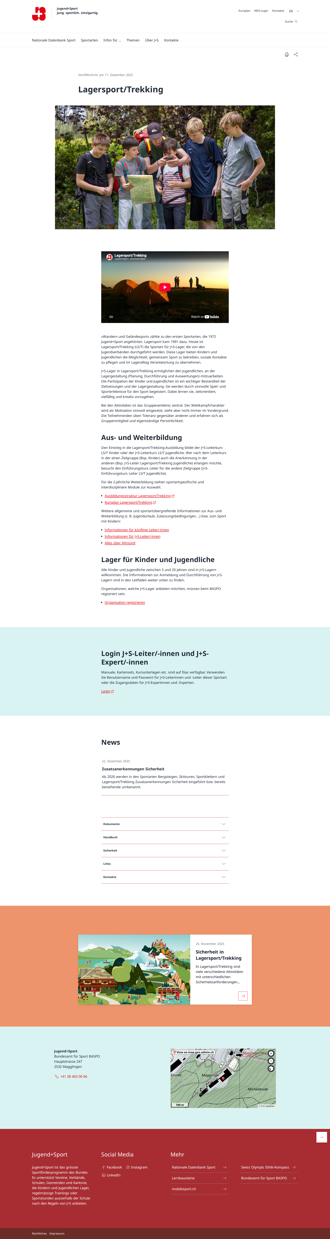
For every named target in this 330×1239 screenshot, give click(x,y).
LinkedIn (113, 1175)
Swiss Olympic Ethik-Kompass (265, 1167)
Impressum (57, 1233)
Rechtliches (39, 1233)
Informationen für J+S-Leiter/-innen (132, 536)
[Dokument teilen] (295, 54)
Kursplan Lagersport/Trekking (128, 502)
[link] (165, 774)
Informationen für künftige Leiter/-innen (137, 529)
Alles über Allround (120, 543)
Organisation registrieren (125, 602)
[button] (53, 40)
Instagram (139, 1167)
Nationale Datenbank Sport (193, 1167)
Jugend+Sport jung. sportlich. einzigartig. (77, 10)
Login (105, 691)
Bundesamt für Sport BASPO (264, 1178)
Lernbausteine (183, 1178)
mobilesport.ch (184, 1189)
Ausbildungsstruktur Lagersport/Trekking (138, 495)
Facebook (114, 1167)
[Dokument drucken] (286, 54)
